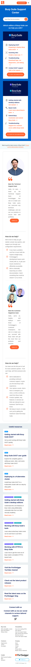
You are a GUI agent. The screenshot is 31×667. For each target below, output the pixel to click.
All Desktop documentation (15, 134)
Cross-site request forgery (20, 632)
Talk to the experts (14, 70)
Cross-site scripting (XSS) (21, 629)
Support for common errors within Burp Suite (16, 127)
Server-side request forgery (21, 636)
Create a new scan (14, 55)
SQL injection (18, 630)
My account (21, 2)
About (16, 643)
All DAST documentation (15, 74)
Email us (14, 220)
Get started (12, 105)
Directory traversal (19, 635)
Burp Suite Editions (5, 630)
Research (3, 660)
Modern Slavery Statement (21, 650)
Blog (2, 658)
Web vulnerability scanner (6, 629)
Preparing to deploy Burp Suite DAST (17, 48)
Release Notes (4, 632)
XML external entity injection (21, 633)
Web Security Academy (6, 657)
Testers (2, 644)
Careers (17, 644)
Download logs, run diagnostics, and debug (16, 61)
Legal (16, 647)
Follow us (23, 659)
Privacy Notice (18, 649)
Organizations (4, 643)
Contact (17, 646)
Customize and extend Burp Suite (16, 119)
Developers (3, 646)
